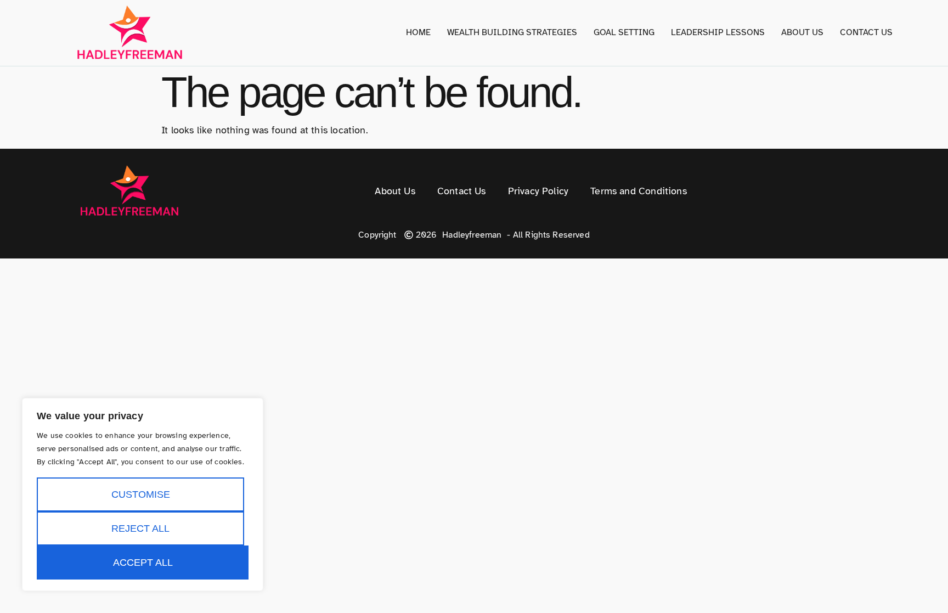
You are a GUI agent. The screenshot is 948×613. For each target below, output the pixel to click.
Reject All (140, 528)
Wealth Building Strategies (512, 32)
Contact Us (866, 32)
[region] (142, 494)
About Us (802, 32)
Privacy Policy (538, 191)
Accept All (143, 562)
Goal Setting (624, 32)
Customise (140, 494)
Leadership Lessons (718, 32)
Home (418, 32)
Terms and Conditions (638, 191)
